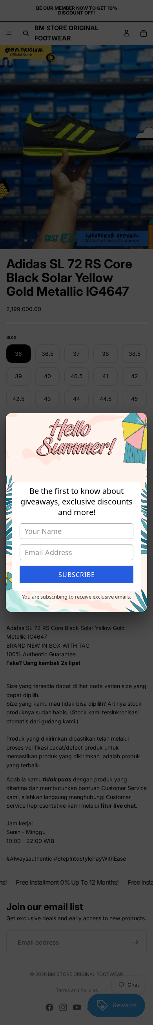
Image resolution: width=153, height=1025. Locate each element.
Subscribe (76, 574)
